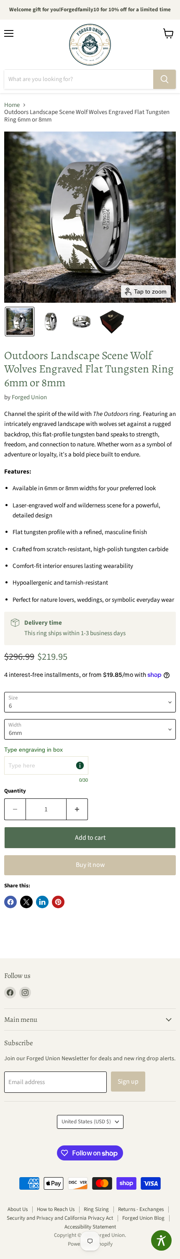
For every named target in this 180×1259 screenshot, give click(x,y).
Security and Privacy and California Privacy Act (60, 1218)
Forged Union (29, 397)
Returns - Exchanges (141, 1209)
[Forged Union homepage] (90, 45)
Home (12, 105)
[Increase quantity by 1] (77, 809)
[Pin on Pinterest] (58, 902)
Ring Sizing (96, 1209)
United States (86, 1121)
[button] (19, 321)
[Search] (164, 79)
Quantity (15, 791)
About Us (18, 1209)
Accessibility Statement (90, 1227)
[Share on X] (26, 902)
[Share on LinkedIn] (42, 902)
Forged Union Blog (143, 1218)
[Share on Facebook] (10, 902)
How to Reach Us (56, 1209)
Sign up (128, 1081)
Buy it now (90, 864)
